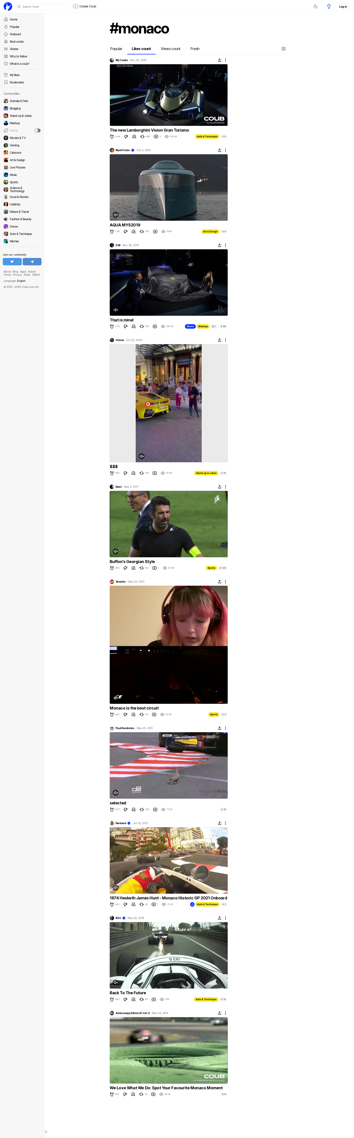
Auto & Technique (207, 136)
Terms (7, 274)
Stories (14, 49)
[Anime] (22, 130)
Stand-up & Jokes (206, 473)
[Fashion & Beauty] (22, 219)
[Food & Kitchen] (22, 197)
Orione (120, 340)
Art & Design (210, 231)
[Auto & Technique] (22, 233)
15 (223, 809)
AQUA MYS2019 (125, 225)
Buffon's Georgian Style (132, 561)
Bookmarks (17, 82)
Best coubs (17, 41)
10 (223, 473)
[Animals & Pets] (22, 101)
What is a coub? (19, 64)
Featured (15, 34)
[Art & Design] (22, 160)
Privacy (17, 274)
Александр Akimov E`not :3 (133, 1013)
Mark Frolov (123, 150)
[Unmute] (116, 215)
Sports (211, 568)
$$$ (114, 466)
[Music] (22, 174)
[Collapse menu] (46, 1131)
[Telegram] (32, 261)
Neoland (121, 823)
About (7, 271)
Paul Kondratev (125, 728)
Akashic (121, 581)
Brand (31, 271)
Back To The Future (128, 992)
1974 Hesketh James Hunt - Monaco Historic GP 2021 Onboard (168, 898)
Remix (190, 326)
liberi (119, 486)
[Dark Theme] (316, 6)
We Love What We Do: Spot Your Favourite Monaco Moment (166, 1087)
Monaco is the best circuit (134, 708)
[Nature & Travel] (22, 211)
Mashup (203, 326)
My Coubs (122, 60)
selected (118, 802)
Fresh (194, 49)
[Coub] (8, 6)
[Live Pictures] (22, 167)
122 (223, 567)
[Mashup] (22, 123)
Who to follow (18, 56)
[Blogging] (22, 108)
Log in (343, 6)
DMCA (36, 274)
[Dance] (22, 226)
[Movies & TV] (22, 138)
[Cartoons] (22, 152)
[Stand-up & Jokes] (22, 115)
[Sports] (22, 182)
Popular (14, 27)
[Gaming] (22, 145)
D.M (118, 245)
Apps (23, 271)
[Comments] (134, 136)
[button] (284, 49)
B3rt (118, 918)
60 (223, 326)
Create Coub (87, 6)
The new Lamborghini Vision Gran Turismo (149, 130)
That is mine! (122, 320)
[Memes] (22, 241)
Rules (27, 274)
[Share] (219, 60)
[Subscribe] (38, 130)
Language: (15, 280)
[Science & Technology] (22, 189)
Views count (170, 49)
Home (13, 19)
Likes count (141, 49)
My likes (15, 75)
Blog (15, 271)
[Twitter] (12, 261)
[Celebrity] (22, 204)
